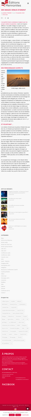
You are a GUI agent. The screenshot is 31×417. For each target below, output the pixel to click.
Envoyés (25, 316)
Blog (2, 238)
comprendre (13, 307)
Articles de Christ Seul (6, 244)
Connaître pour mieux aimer (15, 198)
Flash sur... (18, 319)
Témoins (20, 337)
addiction (19, 301)
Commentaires (22, 304)
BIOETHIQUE (4, 304)
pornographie (13, 331)
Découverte (18, 316)
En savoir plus (25, 415)
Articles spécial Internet (6, 246)
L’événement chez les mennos (8, 325)
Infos (2, 259)
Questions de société (23, 331)
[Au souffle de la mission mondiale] (4, 208)
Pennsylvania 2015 (5, 265)
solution (16, 334)
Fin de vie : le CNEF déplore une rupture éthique (17, 226)
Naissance (24, 325)
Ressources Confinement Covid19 (9, 269)
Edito (2, 284)
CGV (17, 406)
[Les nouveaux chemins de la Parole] (4, 221)
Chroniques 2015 (5, 278)
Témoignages (12, 337)
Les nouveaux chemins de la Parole (17, 219)
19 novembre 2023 (20, 13)
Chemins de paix (13, 304)
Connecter (3, 280)
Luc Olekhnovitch (12, 322)
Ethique (3, 319)
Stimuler (3, 288)
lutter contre (21, 322)
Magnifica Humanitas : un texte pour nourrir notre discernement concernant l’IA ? (19, 192)
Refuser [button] (18, 415)
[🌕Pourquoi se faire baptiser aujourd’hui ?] (4, 215)
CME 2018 (3, 250)
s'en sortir (4, 334)
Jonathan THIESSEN (7, 13)
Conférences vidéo (5, 255)
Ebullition (3, 282)
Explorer (3, 286)
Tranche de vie (23, 334)
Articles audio (4, 242)
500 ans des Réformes (6, 240)
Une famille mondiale (6, 340)
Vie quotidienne (5, 343)
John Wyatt (4, 322)
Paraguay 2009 (4, 263)
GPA (23, 319)
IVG (27, 319)
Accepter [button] (12, 415)
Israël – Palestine (5, 261)
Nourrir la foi (5, 328)
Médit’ (18, 325)
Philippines (3, 267)
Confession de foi (5, 290)
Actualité (13, 301)
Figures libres (10, 319)
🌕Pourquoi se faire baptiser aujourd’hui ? (18, 212)
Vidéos (2, 274)
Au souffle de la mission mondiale (16, 205)
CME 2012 (3, 248)
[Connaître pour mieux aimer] (4, 201)
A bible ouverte (5, 301)
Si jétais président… (6, 271)
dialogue (4, 316)
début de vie (11, 316)
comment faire (5, 307)
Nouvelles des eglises (14, 328)
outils (23, 328)
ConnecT (3, 292)
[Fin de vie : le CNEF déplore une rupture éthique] (4, 228)
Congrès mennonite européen (8, 310)
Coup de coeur (4, 257)
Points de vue (5, 331)
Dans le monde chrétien (18, 313)
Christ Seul (5, 14)
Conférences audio (5, 253)
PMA (27, 328)
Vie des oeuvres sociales (19, 340)
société (10, 334)
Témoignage (4, 337)
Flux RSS (22, 405)
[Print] (8, 18)
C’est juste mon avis (6, 313)
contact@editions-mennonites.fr (22, 379)
